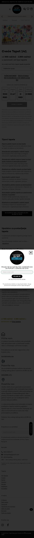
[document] (17, 269)
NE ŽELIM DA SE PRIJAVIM (17, 279)
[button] (30, 252)
